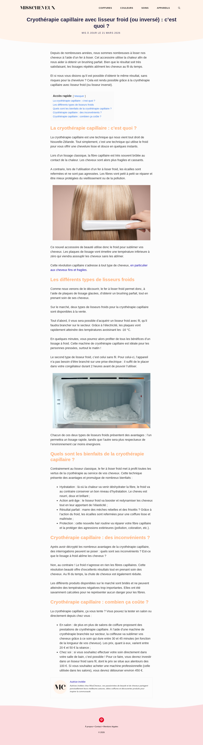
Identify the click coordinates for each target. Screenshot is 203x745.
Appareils (163, 8)
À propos (89, 726)
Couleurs (126, 8)
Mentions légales (110, 726)
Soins (145, 8)
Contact (98, 726)
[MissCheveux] (38, 8)
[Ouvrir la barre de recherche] (179, 8)
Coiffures (105, 8)
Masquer (79, 96)
